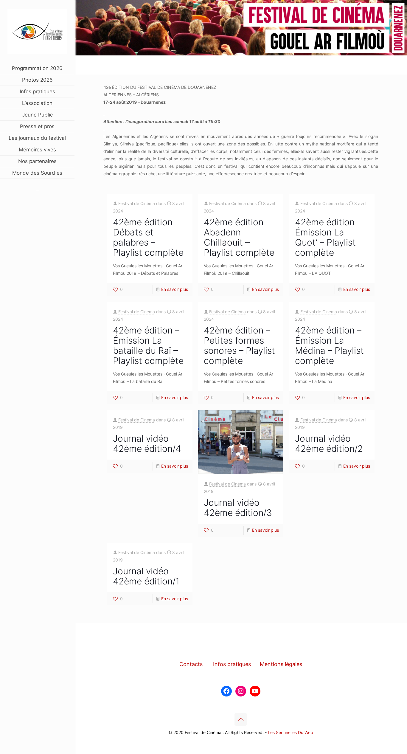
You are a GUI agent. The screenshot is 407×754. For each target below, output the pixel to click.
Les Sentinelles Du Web (290, 732)
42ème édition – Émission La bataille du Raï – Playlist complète (148, 345)
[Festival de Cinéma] (37, 31)
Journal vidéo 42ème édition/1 (146, 576)
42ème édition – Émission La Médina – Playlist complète (329, 345)
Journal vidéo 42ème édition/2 (329, 443)
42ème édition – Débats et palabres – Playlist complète (148, 237)
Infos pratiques (232, 664)
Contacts (191, 664)
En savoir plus (174, 289)
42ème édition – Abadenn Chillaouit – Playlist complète (239, 237)
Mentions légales (281, 664)
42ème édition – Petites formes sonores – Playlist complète (239, 345)
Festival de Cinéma (136, 203)
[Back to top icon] (240, 719)
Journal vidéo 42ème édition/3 (238, 507)
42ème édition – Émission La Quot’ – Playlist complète (328, 237)
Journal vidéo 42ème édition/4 (147, 443)
